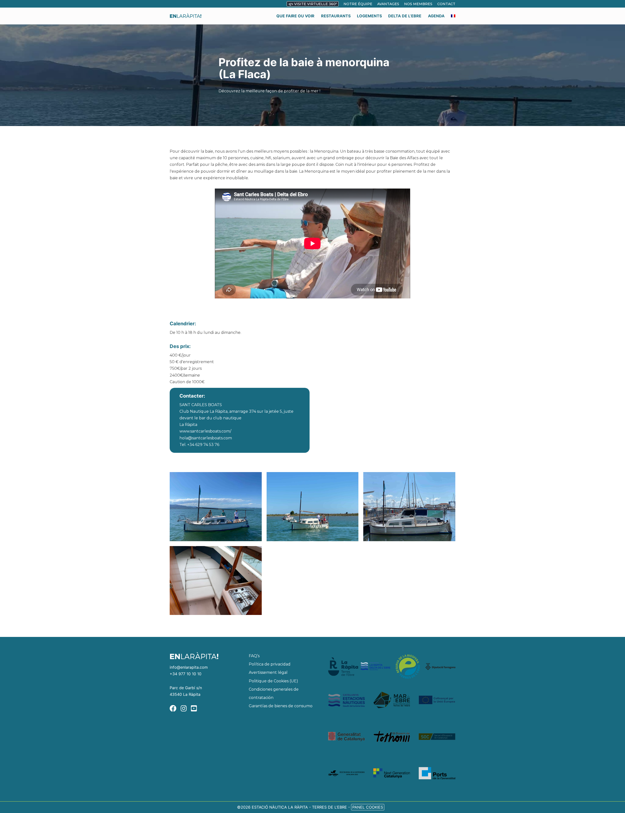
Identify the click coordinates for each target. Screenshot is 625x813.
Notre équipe (358, 4)
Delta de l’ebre (404, 15)
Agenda (436, 15)
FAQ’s (254, 656)
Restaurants (336, 15)
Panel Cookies (367, 807)
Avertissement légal (268, 672)
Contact (446, 4)
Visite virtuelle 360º (315, 4)
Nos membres (418, 4)
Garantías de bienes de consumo (280, 706)
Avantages (388, 4)
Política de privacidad (270, 664)
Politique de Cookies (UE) (273, 681)
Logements (369, 15)
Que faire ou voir (295, 15)
